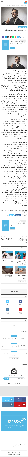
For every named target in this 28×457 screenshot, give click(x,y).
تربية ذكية (5, 444)
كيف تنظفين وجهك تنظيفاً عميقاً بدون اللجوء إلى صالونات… (14, 353)
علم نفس (19, 27)
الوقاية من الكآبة (10, 210)
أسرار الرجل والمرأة (22, 251)
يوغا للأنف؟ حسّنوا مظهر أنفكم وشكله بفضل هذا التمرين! (14, 346)
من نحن (13, 448)
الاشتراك (12, 47)
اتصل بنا (9, 448)
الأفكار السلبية (21, 210)
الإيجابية (16, 210)
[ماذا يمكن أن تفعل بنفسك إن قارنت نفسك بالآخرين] (20, 270)
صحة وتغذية (18, 448)
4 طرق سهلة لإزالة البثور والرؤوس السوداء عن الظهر (14, 338)
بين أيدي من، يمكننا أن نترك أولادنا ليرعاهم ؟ (6, 238)
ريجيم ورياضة (6, 446)
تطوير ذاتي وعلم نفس (9, 251)
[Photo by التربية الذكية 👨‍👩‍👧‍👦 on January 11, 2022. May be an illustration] (23, 391)
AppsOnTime (10, 454)
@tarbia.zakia (12, 384)
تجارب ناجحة (4, 210)
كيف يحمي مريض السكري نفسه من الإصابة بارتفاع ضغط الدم (22, 240)
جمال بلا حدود (14, 335)
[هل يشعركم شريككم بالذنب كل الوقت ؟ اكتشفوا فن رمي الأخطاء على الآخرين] (20, 255)
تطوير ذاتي (25, 27)
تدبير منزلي (10, 444)
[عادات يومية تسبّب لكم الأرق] (7, 255)
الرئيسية (23, 444)
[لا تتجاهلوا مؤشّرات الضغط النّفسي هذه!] (7, 270)
